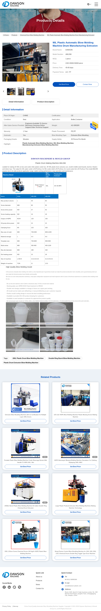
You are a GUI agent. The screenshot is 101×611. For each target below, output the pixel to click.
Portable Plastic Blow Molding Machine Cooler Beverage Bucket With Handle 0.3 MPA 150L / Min (25, 461)
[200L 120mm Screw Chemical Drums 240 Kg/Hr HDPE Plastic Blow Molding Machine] (26, 534)
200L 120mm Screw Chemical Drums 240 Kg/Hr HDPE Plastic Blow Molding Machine (25, 552)
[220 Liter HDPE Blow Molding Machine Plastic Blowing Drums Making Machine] (75, 397)
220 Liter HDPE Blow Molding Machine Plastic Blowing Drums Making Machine (75, 416)
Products (14, 35)
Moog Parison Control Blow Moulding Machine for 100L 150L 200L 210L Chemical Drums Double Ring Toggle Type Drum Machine (75, 552)
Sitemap (15, 606)
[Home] (13, 577)
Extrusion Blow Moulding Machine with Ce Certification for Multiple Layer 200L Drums (25, 416)
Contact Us (40, 588)
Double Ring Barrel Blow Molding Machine (64, 358)
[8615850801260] (14, 587)
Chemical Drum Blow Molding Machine (32, 35)
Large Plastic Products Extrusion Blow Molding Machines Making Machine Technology (75, 507)
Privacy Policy (6, 606)
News (38, 584)
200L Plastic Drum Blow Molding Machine (28, 358)
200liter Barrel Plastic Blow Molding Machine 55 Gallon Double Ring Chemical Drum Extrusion (26, 507)
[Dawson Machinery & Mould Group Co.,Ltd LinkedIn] (9, 587)
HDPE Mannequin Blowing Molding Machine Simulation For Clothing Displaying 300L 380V (75, 461)
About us (39, 576)
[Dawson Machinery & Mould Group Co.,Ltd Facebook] (4, 587)
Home (7, 35)
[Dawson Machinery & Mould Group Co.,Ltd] (13, 4)
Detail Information (16, 102)
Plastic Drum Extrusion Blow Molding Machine (21, 362)
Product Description (45, 102)
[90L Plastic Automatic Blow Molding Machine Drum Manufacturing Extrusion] (25, 62)
